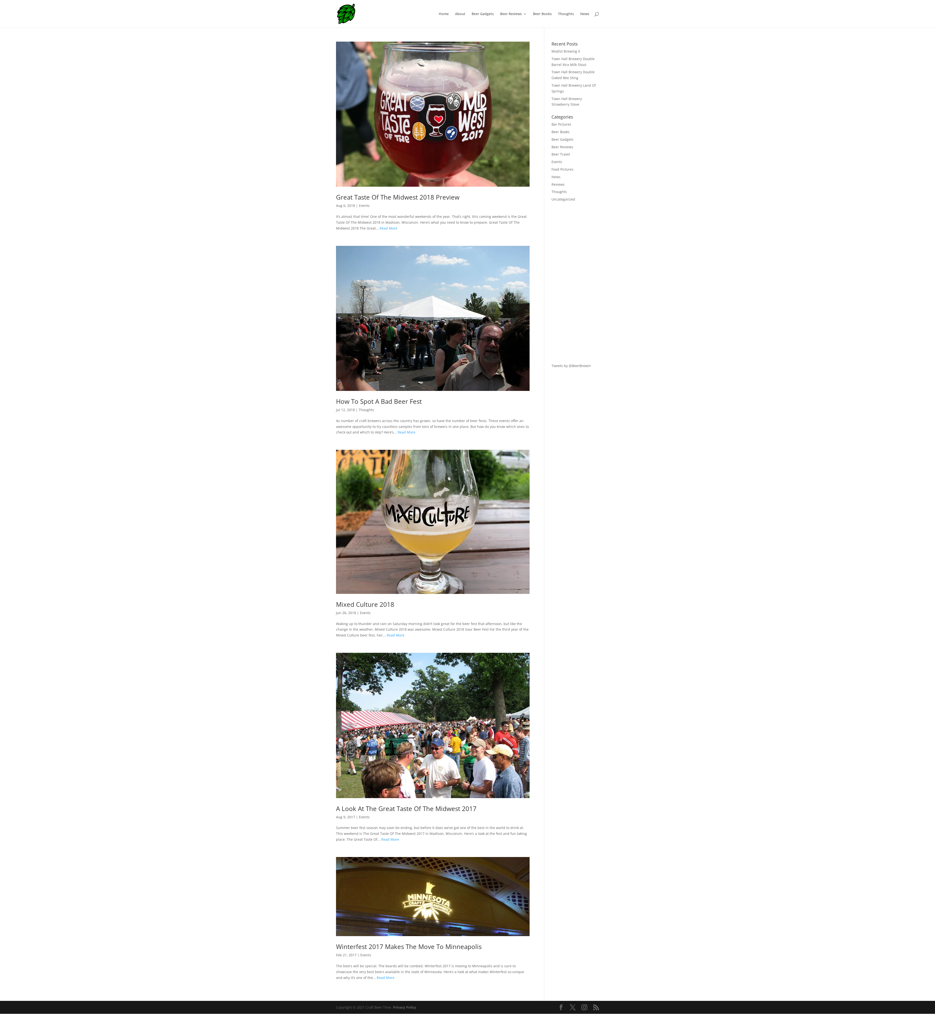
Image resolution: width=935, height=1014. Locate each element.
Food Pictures (562, 169)
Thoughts (566, 14)
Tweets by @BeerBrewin (571, 365)
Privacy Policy (404, 1007)
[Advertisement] (575, 283)
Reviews (558, 184)
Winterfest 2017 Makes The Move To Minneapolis (409, 946)
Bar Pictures (561, 124)
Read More (388, 228)
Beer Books (542, 14)
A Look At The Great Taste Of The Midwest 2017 (406, 808)
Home (444, 14)
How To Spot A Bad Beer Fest (379, 401)
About (460, 14)
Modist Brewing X (566, 51)
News (584, 14)
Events (364, 205)
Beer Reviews (511, 14)
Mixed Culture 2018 (365, 604)
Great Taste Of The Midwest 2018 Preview (397, 197)
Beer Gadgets (483, 14)
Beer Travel (561, 154)
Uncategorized (563, 199)
